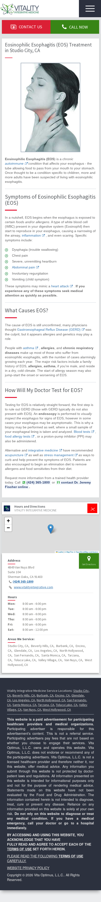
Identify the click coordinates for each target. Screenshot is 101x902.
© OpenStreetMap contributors (86, 552)
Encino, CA (62, 695)
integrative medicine (43, 450)
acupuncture (14, 455)
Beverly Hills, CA (23, 695)
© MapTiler (69, 552)
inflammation (31, 235)
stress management (59, 455)
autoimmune (14, 163)
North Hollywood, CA (51, 700)
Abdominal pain (23, 267)
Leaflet (60, 552)
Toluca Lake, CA (67, 705)
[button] (51, 529)
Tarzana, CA (46, 705)
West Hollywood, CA (57, 709)
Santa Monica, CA (24, 705)
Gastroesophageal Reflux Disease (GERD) (49, 329)
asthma (28, 348)
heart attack (60, 286)
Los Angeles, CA (23, 700)
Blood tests (82, 432)
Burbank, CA (45, 695)
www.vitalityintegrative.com (33, 587)
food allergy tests (17, 436)
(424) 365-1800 (23, 581)
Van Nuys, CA (32, 709)
